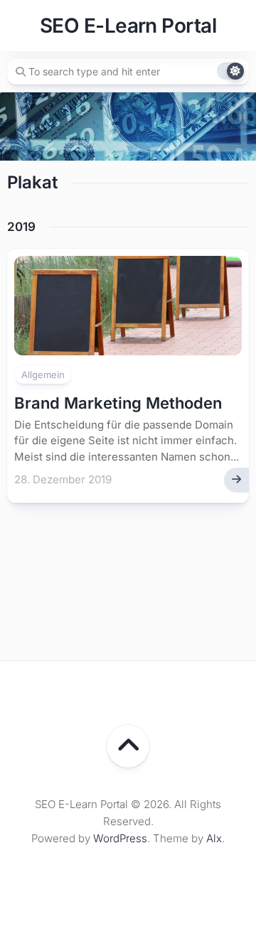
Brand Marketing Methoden (118, 403)
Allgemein (43, 374)
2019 (21, 227)
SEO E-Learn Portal (128, 26)
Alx (214, 838)
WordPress (120, 838)
